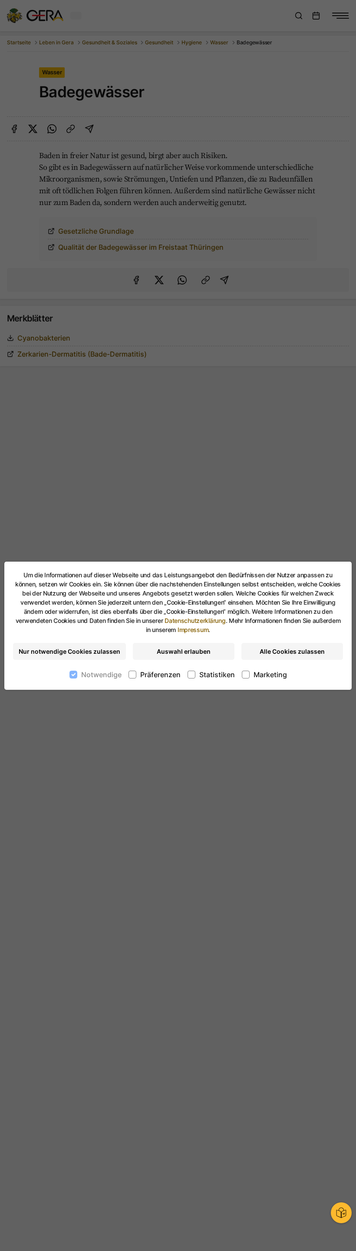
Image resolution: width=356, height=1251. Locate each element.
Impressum (193, 629)
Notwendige (101, 674)
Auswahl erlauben (184, 651)
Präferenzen (160, 674)
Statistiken (217, 674)
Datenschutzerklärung (195, 620)
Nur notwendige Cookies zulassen (69, 651)
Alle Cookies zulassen (292, 651)
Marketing (270, 674)
